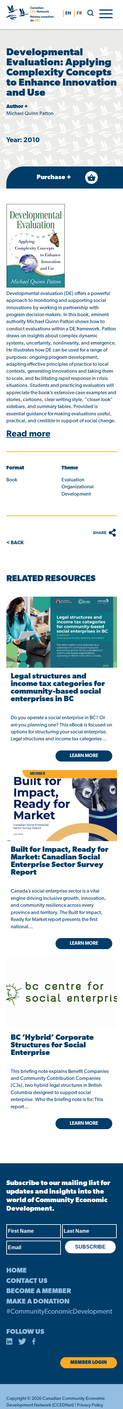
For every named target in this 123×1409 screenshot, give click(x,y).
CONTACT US (26, 1281)
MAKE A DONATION (37, 1301)
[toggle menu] (106, 13)
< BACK (15, 542)
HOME (16, 1270)
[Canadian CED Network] (30, 14)
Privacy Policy (90, 1405)
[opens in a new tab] (61, 632)
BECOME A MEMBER (38, 1291)
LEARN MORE (84, 1123)
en (68, 13)
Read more (28, 434)
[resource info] (61, 983)
